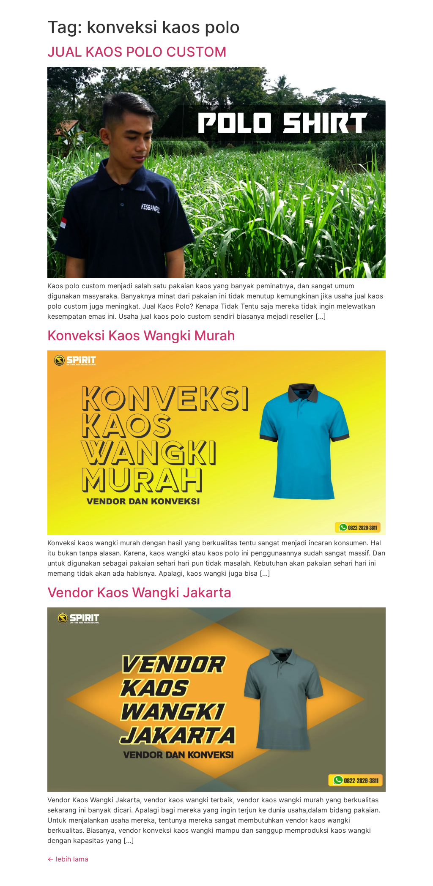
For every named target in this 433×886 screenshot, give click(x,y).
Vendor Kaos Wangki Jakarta (139, 592)
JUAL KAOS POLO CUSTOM (137, 52)
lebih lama (67, 859)
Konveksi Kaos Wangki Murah (141, 335)
